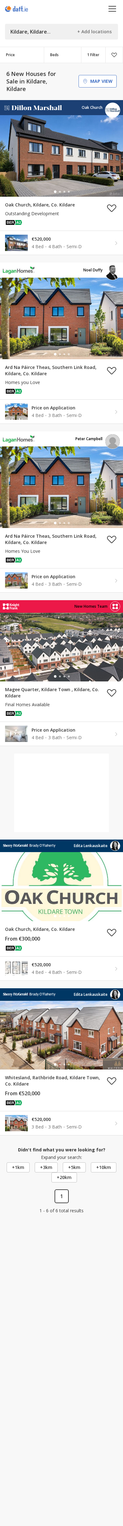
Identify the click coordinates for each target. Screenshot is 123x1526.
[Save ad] (111, 208)
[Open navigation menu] (112, 8)
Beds (54, 54)
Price (10, 54)
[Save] (114, 55)
